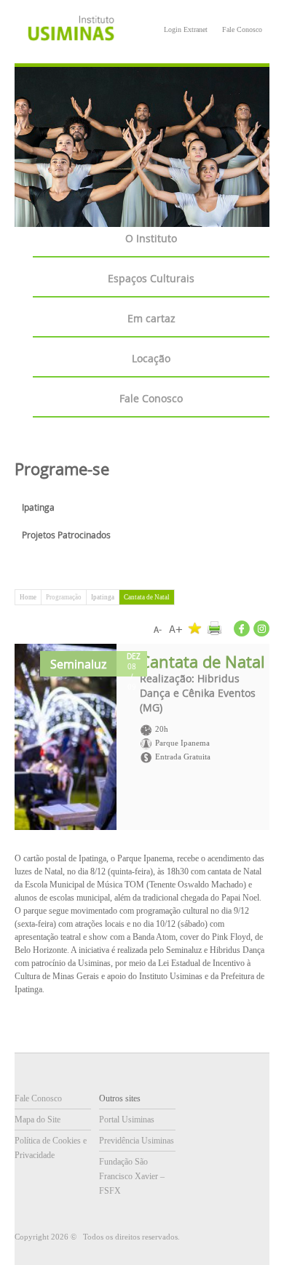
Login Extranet (186, 29)
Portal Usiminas (126, 1119)
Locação (151, 358)
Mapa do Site (37, 1119)
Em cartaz (151, 318)
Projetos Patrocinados (66, 534)
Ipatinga (38, 507)
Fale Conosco (242, 29)
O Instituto (151, 238)
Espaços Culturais (151, 278)
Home (28, 597)
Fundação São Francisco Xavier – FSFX (132, 1176)
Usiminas (71, 31)
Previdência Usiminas (136, 1141)
